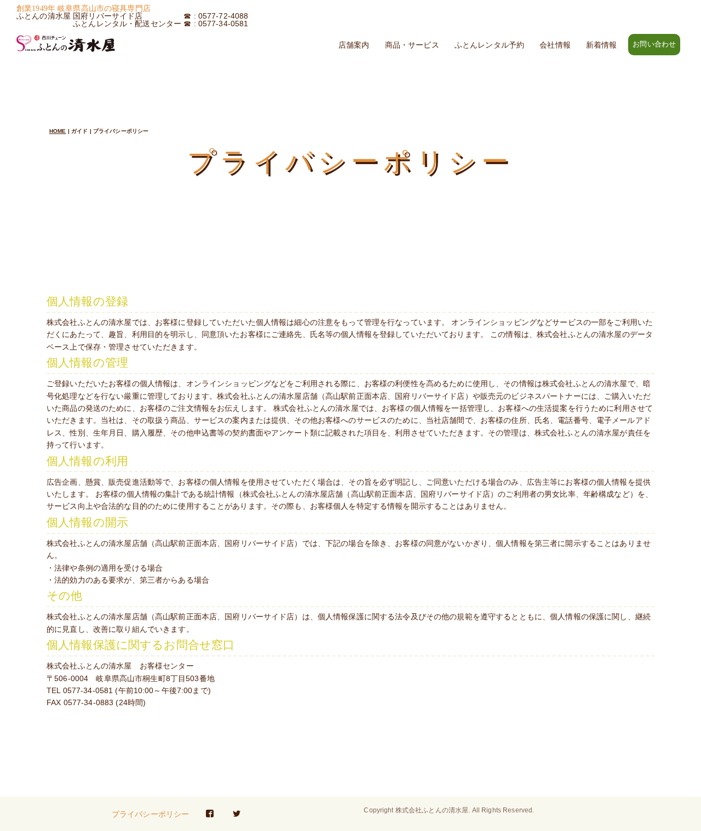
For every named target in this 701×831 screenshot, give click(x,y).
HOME (57, 131)
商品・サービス (412, 44)
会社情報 (555, 44)
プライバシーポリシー (150, 814)
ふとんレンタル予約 (489, 44)
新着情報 (601, 44)
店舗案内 (354, 44)
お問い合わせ (654, 44)
